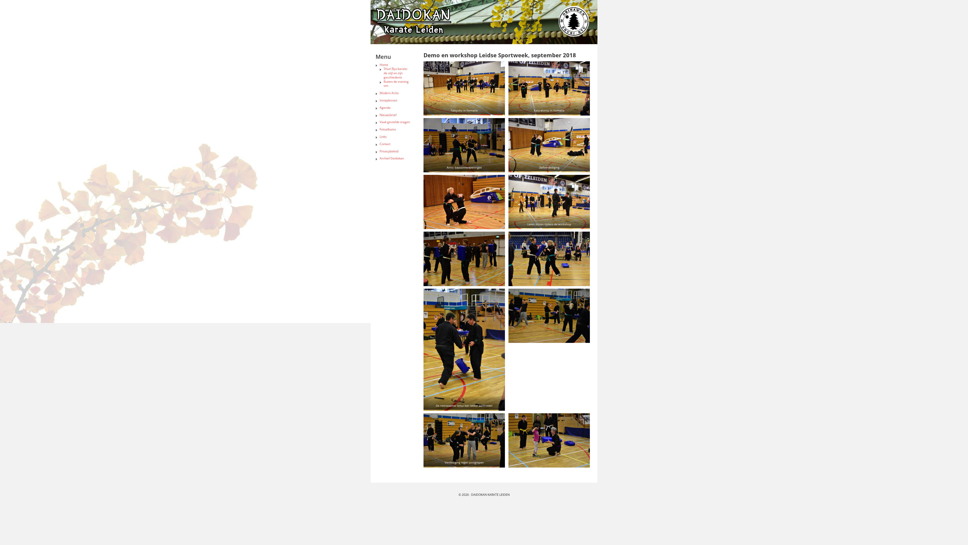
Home (384, 65)
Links (383, 136)
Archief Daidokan (392, 158)
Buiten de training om (396, 83)
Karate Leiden (499, 495)
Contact (385, 144)
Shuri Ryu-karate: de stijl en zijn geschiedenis (396, 73)
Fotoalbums (388, 129)
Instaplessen (388, 100)
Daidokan (479, 495)
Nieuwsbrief (388, 115)
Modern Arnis (389, 93)
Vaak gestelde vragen (395, 122)
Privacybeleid (389, 151)
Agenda (385, 107)
